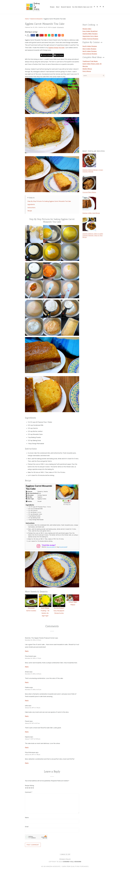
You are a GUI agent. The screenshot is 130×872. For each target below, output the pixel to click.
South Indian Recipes (90, 46)
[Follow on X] (97, 6)
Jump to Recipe (47, 55)
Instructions (31, 207)
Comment (28, 792)
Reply (27, 651)
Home (27, 19)
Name (27, 817)
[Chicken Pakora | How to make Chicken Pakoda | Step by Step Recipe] (94, 225)
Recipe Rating (29, 785)
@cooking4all (51, 547)
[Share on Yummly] (52, 35)
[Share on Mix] (62, 35)
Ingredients (31, 204)
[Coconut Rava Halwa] (94, 183)
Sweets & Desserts (36, 19)
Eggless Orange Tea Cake (56, 47)
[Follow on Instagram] (103, 6)
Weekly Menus (87, 69)
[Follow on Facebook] (94, 6)
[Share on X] (37, 35)
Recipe (30, 211)
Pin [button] (70, 501)
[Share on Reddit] (46, 35)
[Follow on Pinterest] (100, 6)
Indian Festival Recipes (90, 39)
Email (27, 826)
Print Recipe (59, 55)
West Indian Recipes (89, 49)
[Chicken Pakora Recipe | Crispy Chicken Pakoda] (94, 161)
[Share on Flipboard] (59, 35)
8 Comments (60, 27)
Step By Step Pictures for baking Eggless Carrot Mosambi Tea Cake (49, 201)
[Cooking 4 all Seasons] (33, 11)
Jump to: (32, 198)
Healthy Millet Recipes (90, 34)
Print (65, 501)
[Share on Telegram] (56, 35)
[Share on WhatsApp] (49, 35)
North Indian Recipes (90, 51)
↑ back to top (65, 854)
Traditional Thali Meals (90, 61)
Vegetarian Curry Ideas (90, 36)
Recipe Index (87, 29)
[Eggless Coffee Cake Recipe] (94, 204)
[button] (64, 502)
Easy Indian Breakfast (90, 31)
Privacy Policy (65, 859)
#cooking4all (63, 547)
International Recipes (90, 54)
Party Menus (87, 71)
